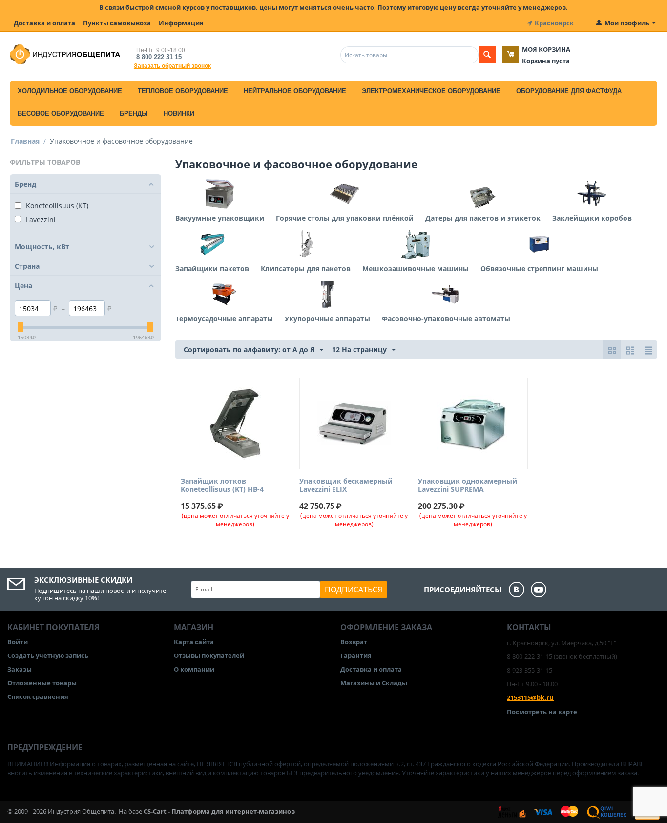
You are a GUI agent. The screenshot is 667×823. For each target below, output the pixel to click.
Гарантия (356, 655)
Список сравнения (37, 696)
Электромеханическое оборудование (431, 91)
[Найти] (487, 54)
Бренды (134, 113)
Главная (25, 141)
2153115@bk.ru (530, 697)
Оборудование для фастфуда (569, 91)
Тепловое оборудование (183, 91)
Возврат (353, 641)
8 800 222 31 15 (159, 57)
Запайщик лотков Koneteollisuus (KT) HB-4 (222, 485)
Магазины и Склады (373, 682)
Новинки (179, 113)
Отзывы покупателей (209, 655)
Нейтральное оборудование (295, 91)
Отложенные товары (42, 682)
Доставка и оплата (44, 23)
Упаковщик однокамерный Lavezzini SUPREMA (467, 485)
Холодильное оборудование (70, 91)
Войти (17, 641)
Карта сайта (194, 641)
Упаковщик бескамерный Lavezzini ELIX (346, 485)
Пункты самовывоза (117, 23)
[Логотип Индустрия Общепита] (65, 53)
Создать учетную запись (47, 655)
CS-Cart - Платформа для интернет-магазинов (219, 811)
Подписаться (353, 589)
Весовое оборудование (61, 113)
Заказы (19, 669)
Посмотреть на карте (542, 711)
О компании (194, 669)
